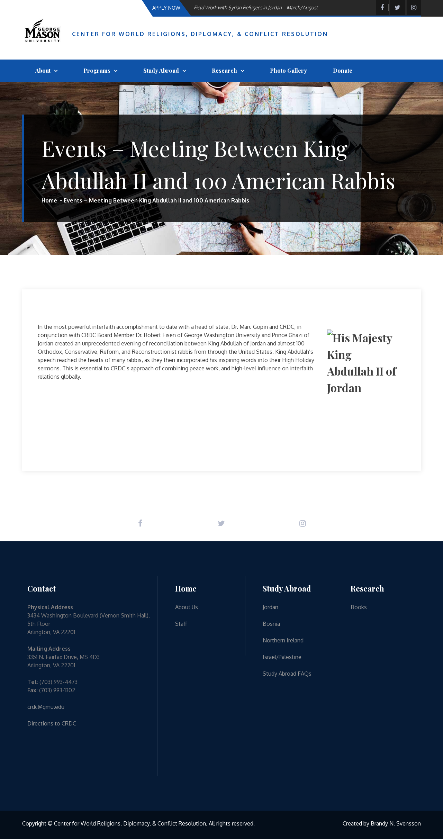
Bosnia (271, 623)
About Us (186, 607)
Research (224, 70)
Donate (342, 70)
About (43, 70)
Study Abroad (161, 70)
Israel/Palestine (282, 656)
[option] (264, 7)
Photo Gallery (288, 70)
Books (359, 607)
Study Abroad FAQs (287, 673)
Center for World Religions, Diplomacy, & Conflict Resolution (200, 33)
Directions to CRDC (51, 723)
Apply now (166, 8)
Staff (181, 623)
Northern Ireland (283, 640)
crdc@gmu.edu (45, 706)
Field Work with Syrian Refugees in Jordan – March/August (256, 7)
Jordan (270, 607)
